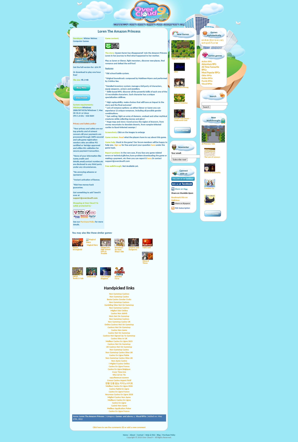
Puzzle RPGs (207, 81)
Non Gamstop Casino (119, 297)
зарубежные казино (119, 378)
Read (121, 137)
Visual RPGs (141, 416)
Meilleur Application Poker (119, 408)
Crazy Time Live (119, 372)
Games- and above (124, 416)
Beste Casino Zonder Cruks (119, 299)
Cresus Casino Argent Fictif (119, 380)
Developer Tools (170, 25)
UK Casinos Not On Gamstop (119, 347)
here (153, 145)
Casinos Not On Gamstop (119, 327)
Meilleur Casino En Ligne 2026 (119, 386)
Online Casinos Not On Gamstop (119, 325)
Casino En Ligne (119, 403)
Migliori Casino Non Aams (119, 397)
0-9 (203, 40)
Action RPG (207, 61)
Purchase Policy (88, 222)
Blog (182, 25)
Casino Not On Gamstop (119, 333)
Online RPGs (207, 78)
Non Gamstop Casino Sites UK (119, 352)
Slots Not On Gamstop (119, 316)
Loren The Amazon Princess (91, 416)
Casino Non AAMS (119, 313)
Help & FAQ (150, 435)
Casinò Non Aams (119, 406)
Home (132, 25)
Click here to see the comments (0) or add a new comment (119, 427)
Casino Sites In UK (119, 339)
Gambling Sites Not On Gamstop (119, 305)
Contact (140, 435)
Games (141, 25)
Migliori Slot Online (119, 311)
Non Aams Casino (119, 361)
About (132, 435)
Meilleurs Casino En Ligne (119, 400)
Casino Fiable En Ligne (119, 389)
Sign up (117, 145)
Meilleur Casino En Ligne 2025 (119, 341)
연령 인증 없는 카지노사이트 (119, 383)
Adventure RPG (209, 64)
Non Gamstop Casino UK (119, 322)
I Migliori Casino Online (119, 364)
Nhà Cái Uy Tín (119, 375)
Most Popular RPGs (211, 73)
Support (150, 25)
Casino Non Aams (119, 330)
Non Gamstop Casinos (119, 294)
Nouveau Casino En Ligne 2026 (119, 394)
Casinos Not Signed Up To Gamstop (119, 336)
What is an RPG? (121, 25)
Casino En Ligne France (119, 366)
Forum (159, 25)
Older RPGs (207, 75)
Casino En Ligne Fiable (119, 355)
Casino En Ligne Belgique (119, 369)
